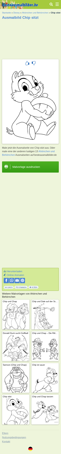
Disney (16, 12)
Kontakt (6, 441)
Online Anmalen (15, 275)
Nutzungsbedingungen (14, 437)
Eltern (5, 433)
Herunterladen (14, 271)
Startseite (6, 12)
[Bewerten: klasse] (27, 63)
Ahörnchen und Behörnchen (35, 12)
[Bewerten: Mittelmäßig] (33, 63)
